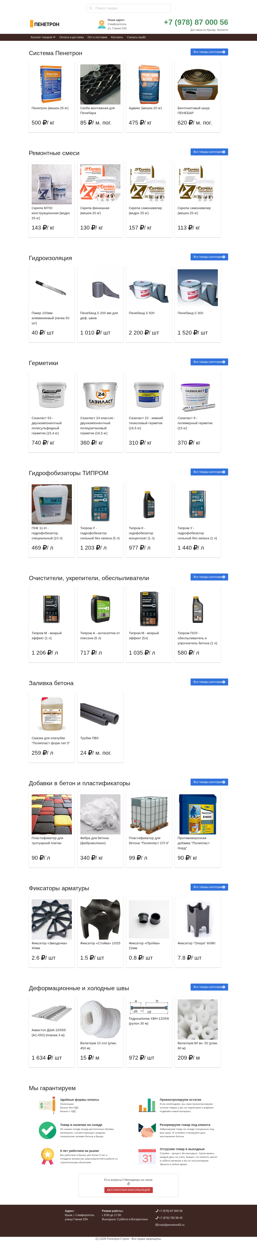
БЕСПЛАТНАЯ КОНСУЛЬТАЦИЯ (128, 1189)
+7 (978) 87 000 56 (196, 22)
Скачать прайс (136, 37)
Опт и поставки (97, 37)
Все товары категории (208, 51)
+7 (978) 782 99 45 (170, 1217)
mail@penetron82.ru (171, 1224)
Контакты (117, 37)
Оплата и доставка (71, 37)
